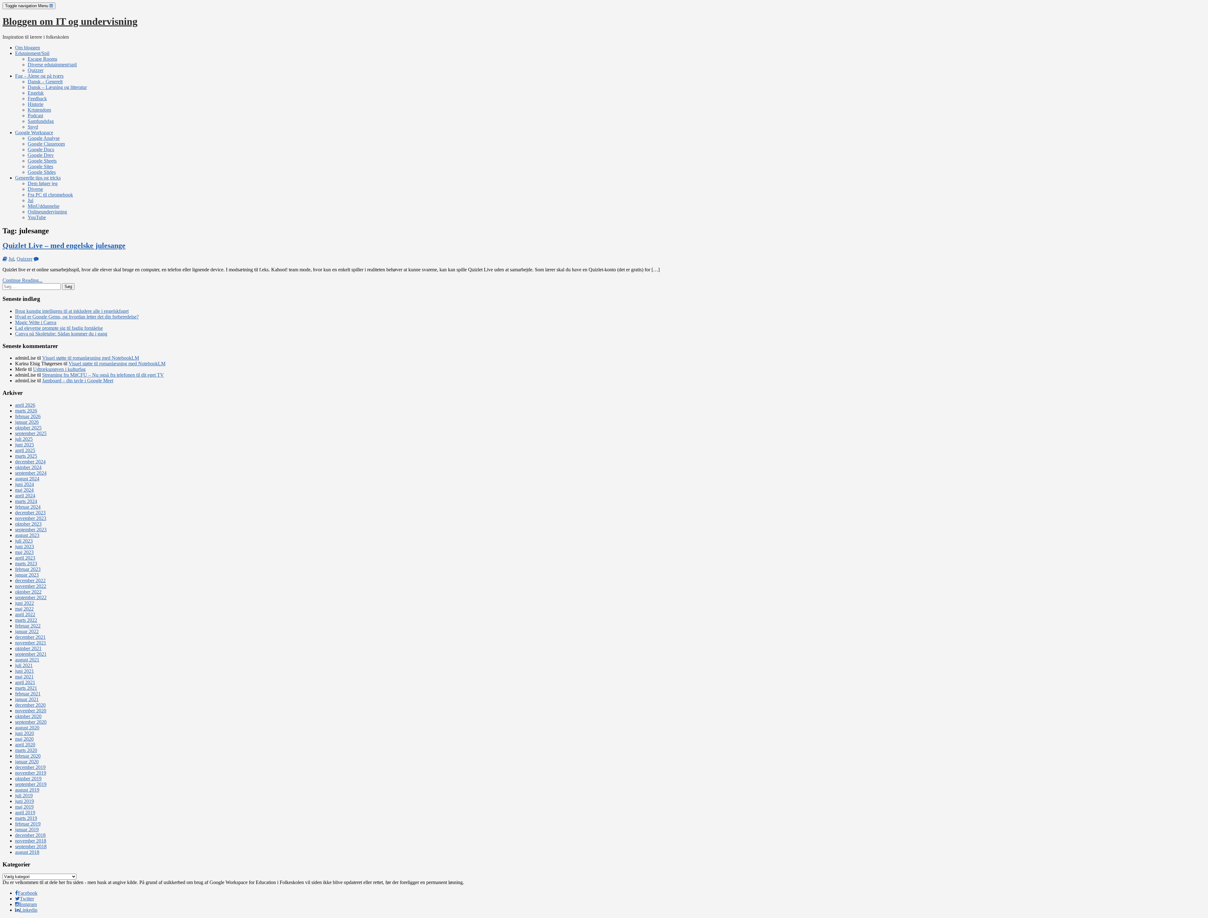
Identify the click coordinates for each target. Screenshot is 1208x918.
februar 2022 (28, 625)
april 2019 (25, 812)
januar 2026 (27, 422)
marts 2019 (26, 818)
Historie (35, 104)
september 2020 (31, 722)
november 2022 (30, 586)
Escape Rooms (42, 59)
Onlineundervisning (47, 211)
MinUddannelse (43, 206)
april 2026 (25, 405)
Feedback (37, 98)
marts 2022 (26, 620)
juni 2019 (24, 801)
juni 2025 (24, 444)
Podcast (35, 115)
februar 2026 (28, 416)
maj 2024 (24, 490)
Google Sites (40, 166)
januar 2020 (27, 761)
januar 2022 (27, 631)
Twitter (27, 898)
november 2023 (30, 518)
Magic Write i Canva (35, 322)
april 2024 (25, 495)
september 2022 (31, 597)
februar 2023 (28, 569)
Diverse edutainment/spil (52, 64)
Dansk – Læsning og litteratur (57, 87)
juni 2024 (24, 484)
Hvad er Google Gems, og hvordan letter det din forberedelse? (77, 316)
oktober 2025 (28, 427)
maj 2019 (24, 807)
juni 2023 (24, 546)
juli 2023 (24, 541)
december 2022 (30, 580)
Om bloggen (27, 47)
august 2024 (27, 478)
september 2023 (31, 529)
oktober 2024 (28, 467)
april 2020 (25, 744)
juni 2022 (24, 603)
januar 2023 (27, 575)
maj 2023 (24, 552)
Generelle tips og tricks (38, 177)
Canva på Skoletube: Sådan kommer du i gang (61, 333)
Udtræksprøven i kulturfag (59, 369)
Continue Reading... (22, 280)
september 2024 (31, 473)
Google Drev (41, 155)
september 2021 (31, 654)
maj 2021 (24, 676)
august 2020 (27, 727)
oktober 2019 (28, 778)
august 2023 (27, 535)
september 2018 (31, 846)
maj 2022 (24, 608)
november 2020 (30, 710)
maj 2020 (24, 739)
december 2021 (30, 637)
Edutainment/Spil (32, 53)
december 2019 (30, 767)
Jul (30, 200)
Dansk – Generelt (45, 81)
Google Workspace (34, 132)
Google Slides (42, 172)
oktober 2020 (28, 716)
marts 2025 (26, 456)
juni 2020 (24, 733)
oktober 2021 (28, 648)
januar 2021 (27, 699)
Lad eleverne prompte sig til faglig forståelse (59, 328)
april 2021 (25, 682)
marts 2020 (26, 750)
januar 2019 (27, 829)
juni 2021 (24, 671)
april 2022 (25, 614)
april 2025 (25, 450)
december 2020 (30, 705)
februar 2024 (28, 507)
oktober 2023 (28, 524)
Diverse (35, 189)
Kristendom (39, 110)
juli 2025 (24, 439)
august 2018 (27, 852)
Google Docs (41, 149)
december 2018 (30, 835)
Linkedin (28, 910)
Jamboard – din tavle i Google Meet (77, 380)
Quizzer (35, 70)
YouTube (37, 217)
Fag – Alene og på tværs (39, 76)
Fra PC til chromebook (50, 194)
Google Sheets (42, 160)
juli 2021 (24, 665)
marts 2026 (26, 410)
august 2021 (27, 659)
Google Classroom (46, 144)
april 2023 (25, 558)
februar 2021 (28, 693)
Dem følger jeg (43, 183)
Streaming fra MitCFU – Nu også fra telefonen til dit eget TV (103, 375)
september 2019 (31, 784)
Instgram (28, 904)
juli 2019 (24, 795)
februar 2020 (28, 756)
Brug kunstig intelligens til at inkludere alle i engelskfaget (72, 311)
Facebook (27, 893)
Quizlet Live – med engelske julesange (64, 245)
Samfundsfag (41, 121)
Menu (27, 5)
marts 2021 (26, 688)
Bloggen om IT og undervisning (70, 21)
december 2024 (30, 461)
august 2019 (27, 790)
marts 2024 (26, 501)
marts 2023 (26, 563)
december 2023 (30, 512)
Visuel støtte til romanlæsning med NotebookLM (90, 358)
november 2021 (30, 642)
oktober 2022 (28, 591)
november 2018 (30, 840)
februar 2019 (28, 824)
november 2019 (30, 773)
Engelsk (36, 93)
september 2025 (31, 433)
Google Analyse (44, 138)
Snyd (33, 127)
